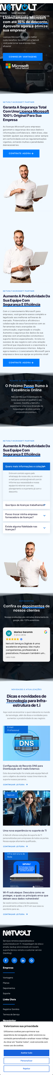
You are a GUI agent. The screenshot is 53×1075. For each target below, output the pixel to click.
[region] (26, 1048)
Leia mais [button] (10, 657)
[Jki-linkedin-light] (23, 960)
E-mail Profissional (13, 729)
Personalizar (26, 1060)
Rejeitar (26, 1068)
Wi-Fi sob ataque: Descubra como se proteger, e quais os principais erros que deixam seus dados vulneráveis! (25, 895)
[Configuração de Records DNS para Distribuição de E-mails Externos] (26, 743)
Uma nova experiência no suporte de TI (25, 830)
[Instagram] (14, 960)
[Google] (31, 960)
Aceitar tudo (26, 1052)
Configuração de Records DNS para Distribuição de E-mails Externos (23, 767)
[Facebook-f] (6, 960)
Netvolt (10, 795)
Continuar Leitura (14, 785)
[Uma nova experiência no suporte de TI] (26, 808)
